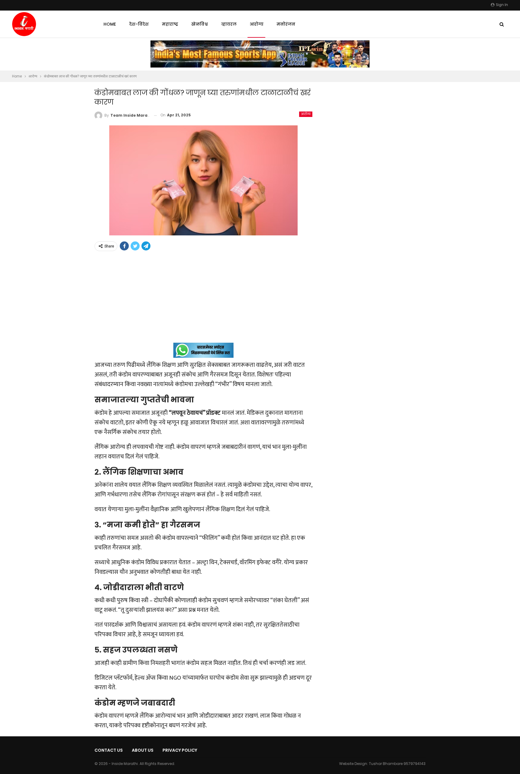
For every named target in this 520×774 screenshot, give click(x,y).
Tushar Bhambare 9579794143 (397, 763)
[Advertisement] (203, 300)
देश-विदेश (139, 24)
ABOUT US (142, 750)
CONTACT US (108, 750)
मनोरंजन (286, 24)
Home (110, 24)
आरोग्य (256, 24)
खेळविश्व (199, 24)
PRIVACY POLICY (179, 750)
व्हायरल (229, 24)
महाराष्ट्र (170, 24)
